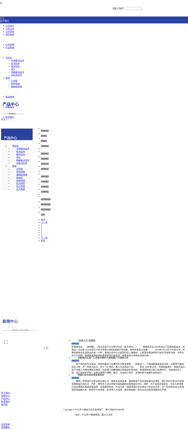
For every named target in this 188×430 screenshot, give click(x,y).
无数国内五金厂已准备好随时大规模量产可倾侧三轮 (103, 357)
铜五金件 (45, 182)
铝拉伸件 (45, 164)
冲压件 (44, 136)
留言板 (4, 404)
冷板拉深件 (46, 210)
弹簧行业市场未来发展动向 (91, 375)
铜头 (43, 215)
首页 (43, 219)
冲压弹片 (45, 131)
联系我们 (5, 401)
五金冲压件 (46, 199)
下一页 (44, 237)
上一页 (44, 222)
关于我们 (5, 393)
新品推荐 (10, 97)
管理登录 (5, 424)
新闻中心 (5, 396)
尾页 (43, 240)
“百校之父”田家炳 (86, 340)
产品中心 (5, 399)
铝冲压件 (45, 146)
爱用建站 (5, 427)
